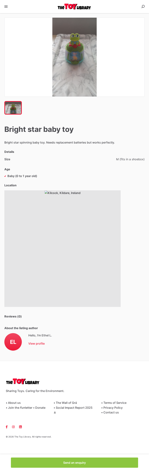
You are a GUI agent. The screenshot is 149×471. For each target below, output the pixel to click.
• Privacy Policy (112, 407)
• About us (13, 403)
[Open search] (143, 6)
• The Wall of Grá (65, 403)
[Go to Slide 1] (13, 108)
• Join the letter (19, 407)
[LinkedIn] (19, 426)
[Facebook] (8, 426)
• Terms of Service (113, 403)
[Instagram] (13, 426)
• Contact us (110, 412)
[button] (74, 57)
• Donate (39, 407)
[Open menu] (6, 6)
